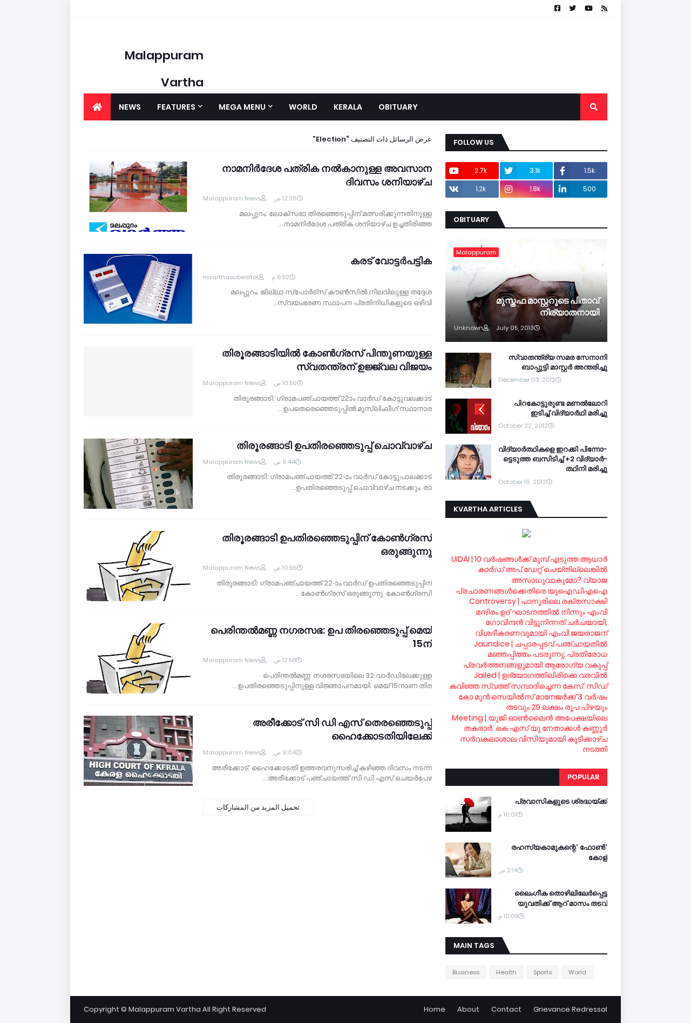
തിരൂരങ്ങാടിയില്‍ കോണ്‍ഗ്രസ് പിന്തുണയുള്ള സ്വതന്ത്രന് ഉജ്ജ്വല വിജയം (327, 359)
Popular (583, 777)
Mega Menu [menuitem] (242, 107)
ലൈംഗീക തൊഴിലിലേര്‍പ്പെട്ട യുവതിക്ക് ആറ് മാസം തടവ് (560, 898)
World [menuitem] (303, 107)
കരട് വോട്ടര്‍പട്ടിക (391, 260)
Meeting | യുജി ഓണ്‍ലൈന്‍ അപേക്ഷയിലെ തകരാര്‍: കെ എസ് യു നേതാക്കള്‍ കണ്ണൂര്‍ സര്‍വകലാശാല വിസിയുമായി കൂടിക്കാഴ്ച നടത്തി (529, 733)
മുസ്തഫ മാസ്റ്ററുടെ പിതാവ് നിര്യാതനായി (547, 307)
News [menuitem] (130, 107)
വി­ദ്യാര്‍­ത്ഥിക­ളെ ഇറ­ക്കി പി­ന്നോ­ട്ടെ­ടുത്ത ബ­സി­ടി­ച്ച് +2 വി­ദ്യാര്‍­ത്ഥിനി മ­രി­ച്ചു (552, 459)
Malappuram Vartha (164, 1009)
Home (434, 1009)
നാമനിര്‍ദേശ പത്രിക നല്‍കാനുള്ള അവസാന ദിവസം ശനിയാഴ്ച (327, 175)
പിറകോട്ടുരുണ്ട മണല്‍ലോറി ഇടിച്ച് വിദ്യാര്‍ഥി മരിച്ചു (560, 408)
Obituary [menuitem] (398, 107)
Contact (506, 1009)
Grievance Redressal (570, 1009)
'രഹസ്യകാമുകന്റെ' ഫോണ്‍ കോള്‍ (559, 852)
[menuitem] (97, 106)
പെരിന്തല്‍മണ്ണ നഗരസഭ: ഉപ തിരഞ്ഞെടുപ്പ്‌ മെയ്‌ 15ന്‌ (321, 636)
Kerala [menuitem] (348, 107)
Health (506, 972)
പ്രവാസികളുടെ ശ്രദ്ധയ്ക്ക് (561, 801)
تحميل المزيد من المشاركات (258, 807)
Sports (542, 972)
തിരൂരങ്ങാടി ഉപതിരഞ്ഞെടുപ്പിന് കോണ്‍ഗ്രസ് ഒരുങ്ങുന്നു (327, 544)
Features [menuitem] (176, 107)
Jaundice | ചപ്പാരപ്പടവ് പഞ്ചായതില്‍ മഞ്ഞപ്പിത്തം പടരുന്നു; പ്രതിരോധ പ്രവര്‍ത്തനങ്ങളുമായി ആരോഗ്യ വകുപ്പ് (535, 654)
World (577, 972)
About (468, 1009)
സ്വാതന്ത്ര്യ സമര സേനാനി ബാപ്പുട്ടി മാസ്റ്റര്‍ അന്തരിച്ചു (558, 362)
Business (465, 972)
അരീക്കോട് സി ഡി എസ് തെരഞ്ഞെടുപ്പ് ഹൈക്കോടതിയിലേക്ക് (342, 729)
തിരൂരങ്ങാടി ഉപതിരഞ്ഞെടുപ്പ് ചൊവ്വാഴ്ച (334, 445)
